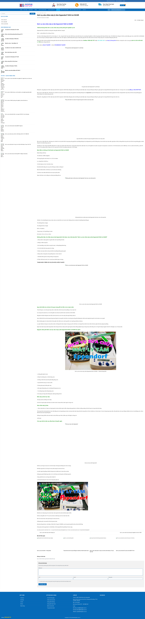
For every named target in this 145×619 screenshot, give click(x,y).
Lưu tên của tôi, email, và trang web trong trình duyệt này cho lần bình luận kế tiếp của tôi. (55, 581)
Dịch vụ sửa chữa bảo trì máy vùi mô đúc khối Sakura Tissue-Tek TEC (18, 144)
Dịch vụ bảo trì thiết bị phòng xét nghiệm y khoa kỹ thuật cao (16, 100)
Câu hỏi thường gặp (50, 597)
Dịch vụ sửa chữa (42, 9)
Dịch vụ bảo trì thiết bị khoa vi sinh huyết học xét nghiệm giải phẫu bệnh (18, 92)
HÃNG (36, 9)
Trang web (110, 577)
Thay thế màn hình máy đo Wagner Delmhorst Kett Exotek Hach (76, 550)
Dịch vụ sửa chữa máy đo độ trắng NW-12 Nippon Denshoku (16, 153)
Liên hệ (84, 9)
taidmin (47, 17)
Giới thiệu (25, 9)
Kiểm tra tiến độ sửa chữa (75, 9)
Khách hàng (22, 605)
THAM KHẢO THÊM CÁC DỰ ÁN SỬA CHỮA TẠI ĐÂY (51, 262)
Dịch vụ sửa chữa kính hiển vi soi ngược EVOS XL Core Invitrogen (17, 114)
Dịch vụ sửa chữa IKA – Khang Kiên (44, 550)
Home (21, 9)
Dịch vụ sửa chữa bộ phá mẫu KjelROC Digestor (14, 125)
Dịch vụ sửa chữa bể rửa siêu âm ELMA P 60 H (125, 550)
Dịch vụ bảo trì (51, 9)
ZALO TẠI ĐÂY (47, 45)
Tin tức (58, 9)
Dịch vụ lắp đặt (4, 21)
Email (74, 577)
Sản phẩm (31, 9)
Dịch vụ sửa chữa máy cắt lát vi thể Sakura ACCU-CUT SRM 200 (17, 133)
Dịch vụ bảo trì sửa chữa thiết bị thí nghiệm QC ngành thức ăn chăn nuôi (18, 78)
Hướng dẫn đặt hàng (51, 601)
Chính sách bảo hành (51, 599)
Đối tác (21, 603)
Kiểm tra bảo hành (65, 9)
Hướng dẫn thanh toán (51, 603)
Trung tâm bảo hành (51, 607)
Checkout (22, 597)
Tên (39, 577)
